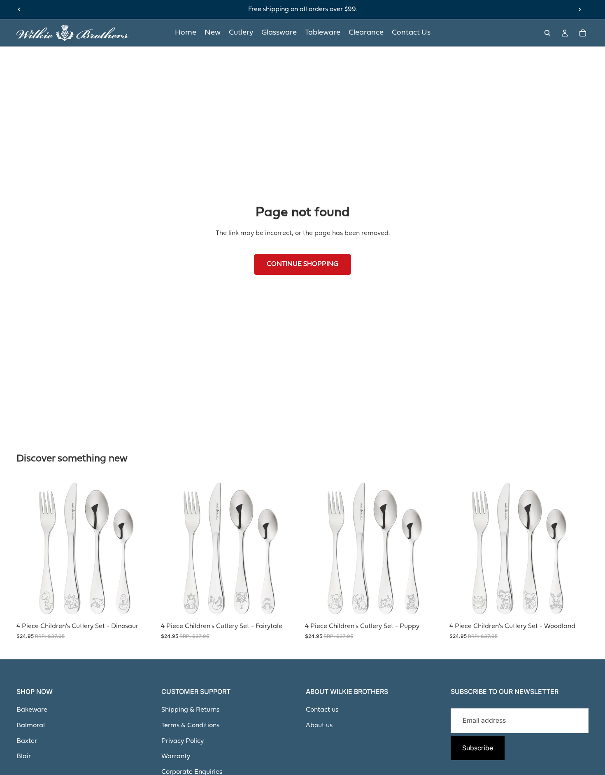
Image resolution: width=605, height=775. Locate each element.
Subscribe (477, 748)
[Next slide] (579, 9)
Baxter (26, 741)
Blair (23, 756)
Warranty (175, 756)
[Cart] (583, 33)
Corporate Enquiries (191, 772)
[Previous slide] (19, 9)
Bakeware (31, 710)
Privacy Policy (182, 741)
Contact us (322, 710)
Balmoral (30, 725)
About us (319, 725)
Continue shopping (302, 264)
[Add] (143, 605)
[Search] (547, 33)
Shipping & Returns (190, 710)
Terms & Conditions (190, 725)
